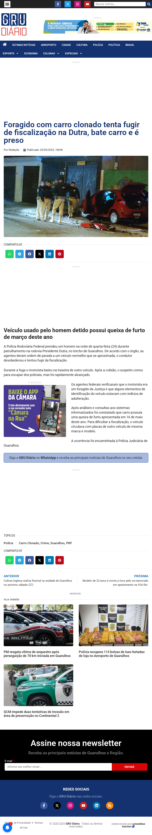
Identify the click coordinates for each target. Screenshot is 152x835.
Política (114, 44)
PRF (69, 543)
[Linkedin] (96, 805)
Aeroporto (48, 44)
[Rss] (109, 805)
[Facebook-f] (58, 4)
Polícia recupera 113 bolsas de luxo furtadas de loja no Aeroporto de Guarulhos (112, 654)
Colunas (49, 53)
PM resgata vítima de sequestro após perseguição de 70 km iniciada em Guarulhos (37, 654)
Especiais (71, 53)
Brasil (129, 44)
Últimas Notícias (23, 44)
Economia (31, 53)
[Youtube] (87, 4)
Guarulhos (57, 543)
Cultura (81, 44)
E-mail (9, 761)
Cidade (66, 44)
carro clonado (29, 543)
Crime (45, 543)
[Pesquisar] (149, 4)
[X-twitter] (68, 4)
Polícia (98, 44)
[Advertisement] (76, 91)
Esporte (8, 53)
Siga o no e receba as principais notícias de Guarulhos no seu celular (75, 458)
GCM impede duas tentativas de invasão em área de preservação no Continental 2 (36, 714)
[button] (7, 4)
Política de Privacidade (18, 822)
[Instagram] (77, 4)
